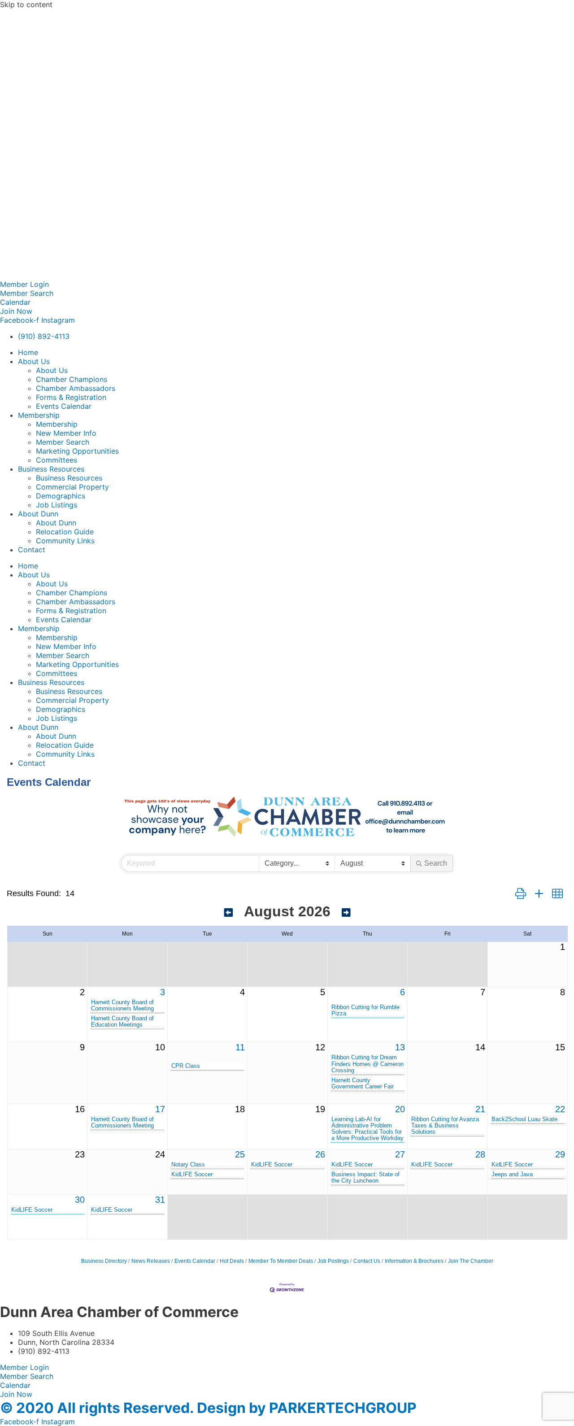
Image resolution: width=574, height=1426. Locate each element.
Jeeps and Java (512, 1174)
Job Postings (333, 1261)
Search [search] (435, 863)
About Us (34, 361)
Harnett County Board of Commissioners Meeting (122, 1005)
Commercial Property (72, 486)
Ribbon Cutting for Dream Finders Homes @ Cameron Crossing (367, 1063)
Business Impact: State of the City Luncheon (365, 1177)
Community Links (65, 540)
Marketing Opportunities (77, 450)
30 (80, 1200)
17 (160, 1109)
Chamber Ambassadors (75, 388)
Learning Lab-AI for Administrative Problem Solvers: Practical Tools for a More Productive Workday (367, 1128)
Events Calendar (63, 406)
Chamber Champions (71, 379)
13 (400, 1047)
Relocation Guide (65, 531)
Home (28, 352)
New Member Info (66, 433)
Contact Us (366, 1261)
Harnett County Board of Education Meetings (122, 1021)
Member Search (62, 442)
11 (240, 1047)
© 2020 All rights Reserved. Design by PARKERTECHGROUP (208, 1408)
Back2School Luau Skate (524, 1119)
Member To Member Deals (280, 1261)
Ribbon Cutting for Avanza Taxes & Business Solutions (445, 1125)
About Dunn (38, 513)
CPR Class (185, 1066)
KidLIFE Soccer (192, 1174)
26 (320, 1154)
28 (480, 1154)
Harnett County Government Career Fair (362, 1083)
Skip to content (26, 4)
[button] (521, 894)
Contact (31, 549)
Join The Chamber (470, 1261)
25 (240, 1154)
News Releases (150, 1261)
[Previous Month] (228, 913)
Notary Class (188, 1165)
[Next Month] (346, 913)
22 (560, 1109)
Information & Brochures (414, 1261)
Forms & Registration (71, 397)
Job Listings (56, 504)
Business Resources (51, 468)
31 (160, 1200)
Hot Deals (232, 1261)
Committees (56, 459)
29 (560, 1154)
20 (400, 1109)
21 (480, 1109)
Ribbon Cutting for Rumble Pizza (365, 1010)
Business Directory (104, 1261)
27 (400, 1154)
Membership (39, 415)
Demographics (60, 495)
